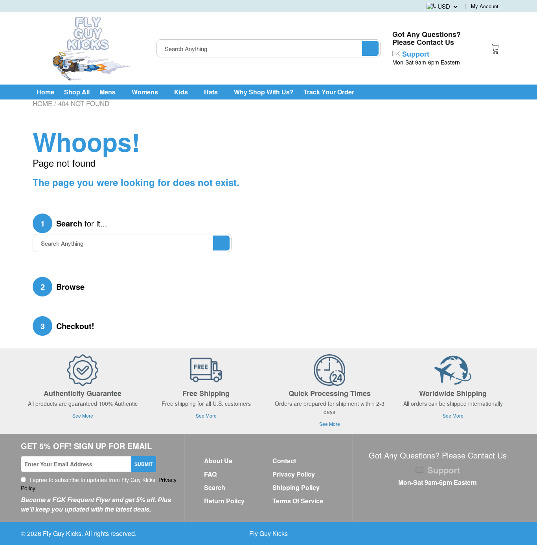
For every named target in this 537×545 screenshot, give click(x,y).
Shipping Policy (296, 487)
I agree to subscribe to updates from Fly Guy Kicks (99, 484)
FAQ (210, 474)
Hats (211, 91)
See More (82, 415)
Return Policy (224, 500)
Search (214, 487)
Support (414, 54)
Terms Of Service (297, 500)
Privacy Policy (293, 474)
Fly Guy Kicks (62, 533)
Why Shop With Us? (264, 91)
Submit (143, 464)
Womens (146, 91)
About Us (218, 460)
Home (45, 91)
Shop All (77, 91)
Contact (284, 460)
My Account (484, 6)
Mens (108, 91)
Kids (181, 91)
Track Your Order (328, 91)
